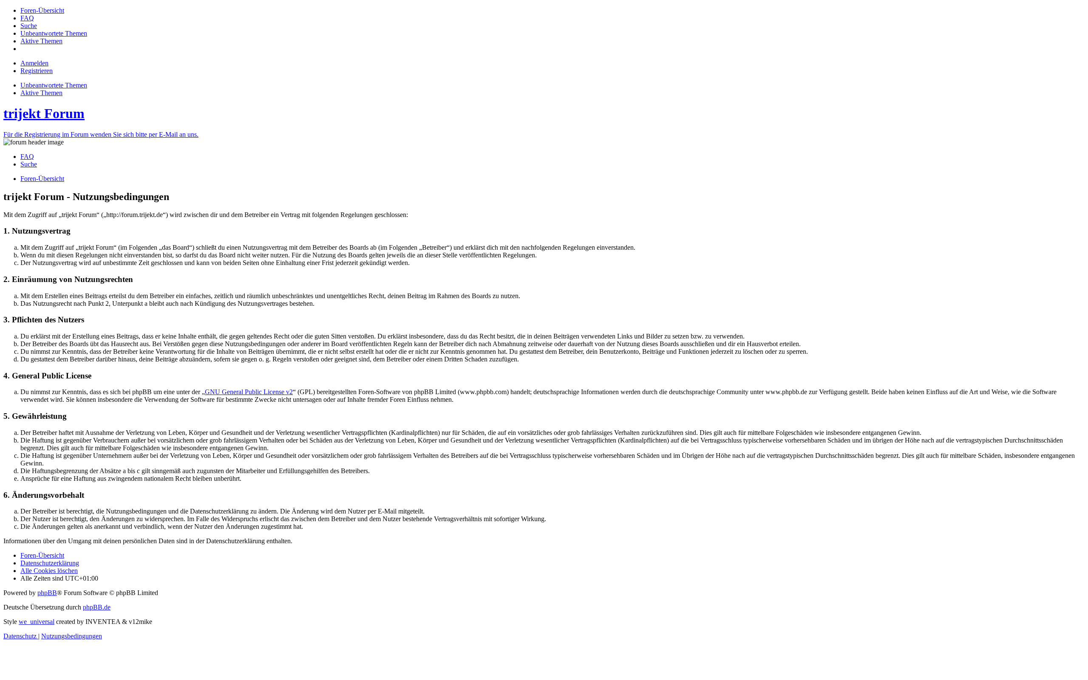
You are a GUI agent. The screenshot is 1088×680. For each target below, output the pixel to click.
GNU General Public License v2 (249, 391)
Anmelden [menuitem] (34, 63)
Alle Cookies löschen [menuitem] (49, 570)
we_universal (36, 621)
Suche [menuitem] (28, 164)
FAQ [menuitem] (27, 156)
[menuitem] (42, 10)
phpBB (47, 592)
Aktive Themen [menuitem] (41, 92)
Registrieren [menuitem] (36, 70)
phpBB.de (96, 607)
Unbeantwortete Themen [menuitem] (53, 85)
